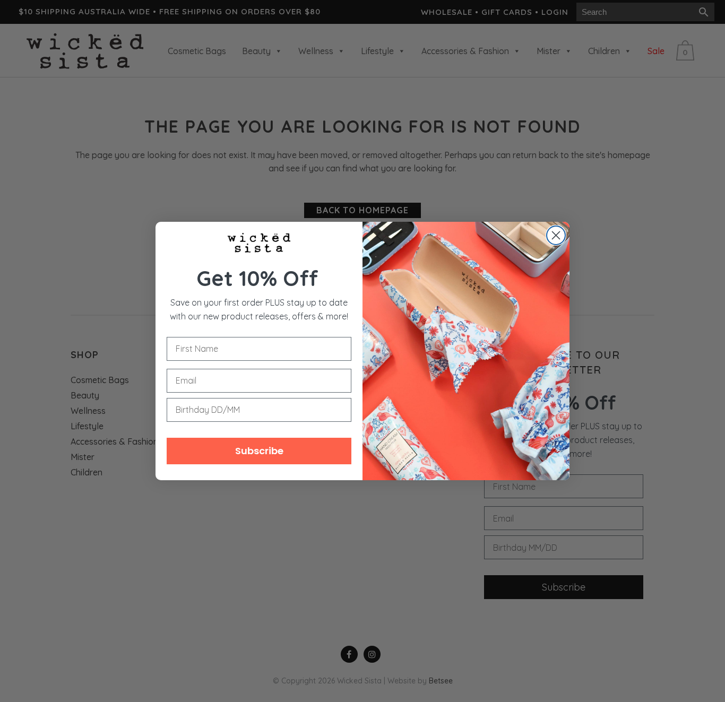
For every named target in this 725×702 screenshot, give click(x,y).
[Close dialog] (556, 235)
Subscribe (259, 450)
